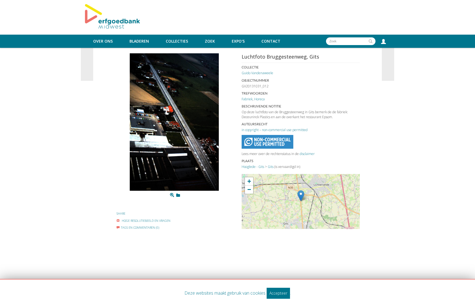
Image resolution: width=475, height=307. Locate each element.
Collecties (177, 41)
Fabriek (247, 99)
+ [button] (249, 181)
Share (121, 213)
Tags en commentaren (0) (140, 227)
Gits (271, 166)
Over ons (103, 41)
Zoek (210, 41)
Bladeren (139, 41)
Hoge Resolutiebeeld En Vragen (145, 221)
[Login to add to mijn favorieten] (178, 195)
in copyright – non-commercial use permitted (275, 130)
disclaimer (307, 153)
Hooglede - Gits (253, 166)
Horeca (259, 99)
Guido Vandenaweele (257, 73)
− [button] (249, 189)
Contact (270, 41)
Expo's (238, 41)
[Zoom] (172, 195)
